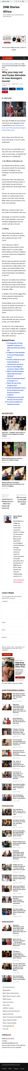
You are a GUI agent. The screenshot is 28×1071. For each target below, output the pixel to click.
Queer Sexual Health (9, 1023)
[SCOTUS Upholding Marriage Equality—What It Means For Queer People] (7, 831)
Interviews (6, 1005)
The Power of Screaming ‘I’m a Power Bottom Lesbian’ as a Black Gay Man (18, 775)
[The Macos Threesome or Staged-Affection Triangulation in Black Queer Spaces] (7, 952)
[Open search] (24, 58)
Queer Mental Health (10, 1020)
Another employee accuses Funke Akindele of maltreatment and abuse (16, 362)
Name (4, 622)
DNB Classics (18, 63)
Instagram (16, 1068)
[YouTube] (23, 1)
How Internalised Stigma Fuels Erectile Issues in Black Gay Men (19, 911)
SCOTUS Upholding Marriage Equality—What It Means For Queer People (19, 833)
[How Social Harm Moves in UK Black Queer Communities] (7, 795)
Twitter (10, 1068)
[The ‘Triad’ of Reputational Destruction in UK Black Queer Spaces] (7, 761)
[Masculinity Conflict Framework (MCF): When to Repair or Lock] (7, 784)
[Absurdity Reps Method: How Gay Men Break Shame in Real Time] (7, 719)
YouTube (22, 1068)
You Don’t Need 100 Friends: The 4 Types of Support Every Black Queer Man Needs (19, 967)
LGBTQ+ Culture (8, 1008)
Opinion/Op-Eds (8, 1014)
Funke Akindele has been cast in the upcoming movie (14, 127)
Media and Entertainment (11, 1011)
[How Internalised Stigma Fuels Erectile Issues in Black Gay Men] (7, 909)
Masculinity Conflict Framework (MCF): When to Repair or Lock (19, 787)
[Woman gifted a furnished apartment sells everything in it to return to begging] (14, 473)
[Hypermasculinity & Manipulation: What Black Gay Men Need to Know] (7, 886)
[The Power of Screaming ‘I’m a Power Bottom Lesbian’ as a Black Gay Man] (7, 772)
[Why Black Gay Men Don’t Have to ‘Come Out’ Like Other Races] (7, 694)
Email (4, 630)
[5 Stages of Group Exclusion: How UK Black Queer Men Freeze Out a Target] (7, 729)
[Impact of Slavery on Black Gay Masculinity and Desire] (7, 842)
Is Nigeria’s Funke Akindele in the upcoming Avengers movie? (16, 355)
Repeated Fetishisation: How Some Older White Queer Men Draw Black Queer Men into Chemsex (19, 708)
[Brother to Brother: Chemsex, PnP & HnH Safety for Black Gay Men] (7, 875)
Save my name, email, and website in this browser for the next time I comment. (13, 648)
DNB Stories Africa (15, 1064)
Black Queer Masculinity (11, 993)
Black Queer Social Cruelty (11, 996)
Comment (5, 601)
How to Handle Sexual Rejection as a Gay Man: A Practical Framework (19, 742)
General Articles (10, 63)
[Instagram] (21, 1)
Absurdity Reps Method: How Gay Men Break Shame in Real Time (19, 721)
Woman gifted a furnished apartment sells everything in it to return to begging (13, 484)
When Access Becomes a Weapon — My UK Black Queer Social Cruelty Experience (19, 942)
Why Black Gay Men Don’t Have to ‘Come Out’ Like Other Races (19, 696)
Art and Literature (9, 987)
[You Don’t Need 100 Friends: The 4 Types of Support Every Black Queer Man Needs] (7, 964)
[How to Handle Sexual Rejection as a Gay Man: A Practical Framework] (7, 740)
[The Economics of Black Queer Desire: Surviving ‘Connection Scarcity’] (7, 751)
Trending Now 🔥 (8, 1026)
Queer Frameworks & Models (12, 1017)
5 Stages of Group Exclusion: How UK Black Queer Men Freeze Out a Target (19, 731)
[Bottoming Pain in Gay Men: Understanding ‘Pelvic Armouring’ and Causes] (7, 897)
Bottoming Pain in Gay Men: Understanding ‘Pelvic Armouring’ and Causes (18, 900)
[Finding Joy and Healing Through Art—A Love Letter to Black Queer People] (7, 865)
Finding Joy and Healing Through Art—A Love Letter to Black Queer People (19, 867)
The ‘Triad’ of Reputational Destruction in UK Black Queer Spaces (19, 763)
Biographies (6, 990)
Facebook (4, 1068)
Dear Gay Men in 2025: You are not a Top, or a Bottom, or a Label (19, 812)
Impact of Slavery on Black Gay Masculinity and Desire (19, 843)
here (20, 576)
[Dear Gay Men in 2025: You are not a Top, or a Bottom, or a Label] (7, 810)
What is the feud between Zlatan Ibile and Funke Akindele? (15, 373)
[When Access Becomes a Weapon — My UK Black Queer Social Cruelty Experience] (7, 939)
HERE (9, 683)
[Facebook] (16, 1)
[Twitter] (18, 1)
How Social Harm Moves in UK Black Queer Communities (19, 796)
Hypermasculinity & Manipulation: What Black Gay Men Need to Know (19, 888)
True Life (5, 1029)
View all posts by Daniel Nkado (18, 581)
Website (4, 637)
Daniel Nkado (15, 84)
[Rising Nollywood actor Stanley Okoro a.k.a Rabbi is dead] (14, 449)
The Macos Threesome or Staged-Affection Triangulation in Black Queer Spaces (19, 955)
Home (3, 63)
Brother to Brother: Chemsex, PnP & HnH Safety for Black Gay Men (19, 878)
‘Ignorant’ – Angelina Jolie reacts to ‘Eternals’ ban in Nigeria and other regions (13, 434)
